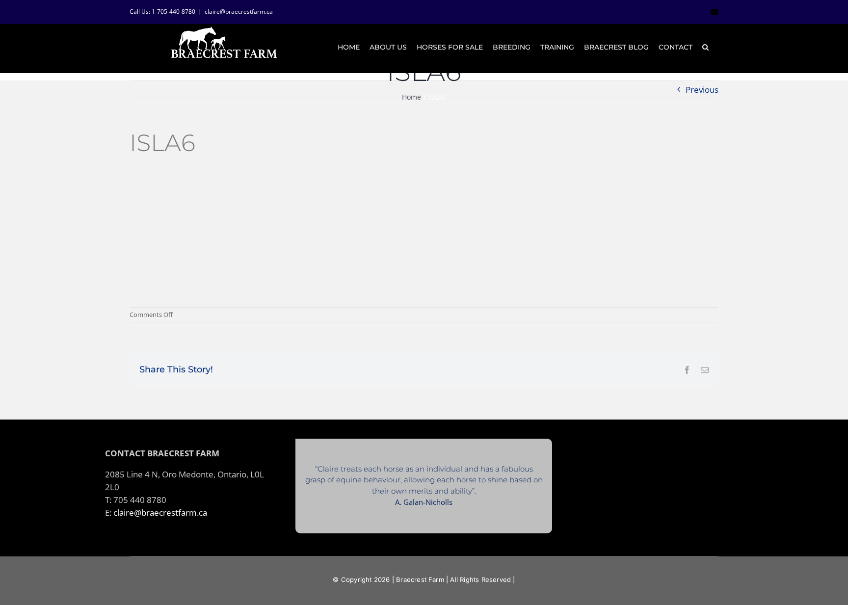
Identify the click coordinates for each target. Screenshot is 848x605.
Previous (702, 89)
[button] (705, 47)
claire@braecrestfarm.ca (239, 11)
